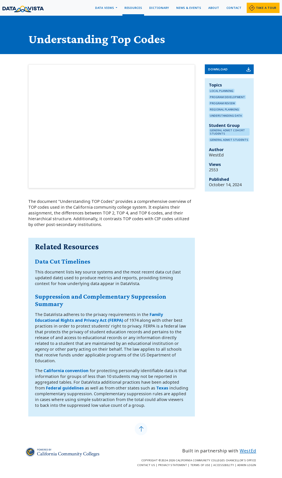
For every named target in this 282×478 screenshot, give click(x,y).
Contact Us (146, 465)
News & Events (188, 8)
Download (218, 69)
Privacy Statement (172, 465)
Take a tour (266, 8)
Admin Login (246, 465)
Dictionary (159, 8)
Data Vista (23, 9)
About (213, 8)
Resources (133, 8)
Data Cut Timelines (62, 261)
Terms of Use (200, 465)
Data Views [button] (105, 8)
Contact (234, 8)
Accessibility (223, 465)
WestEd (248, 450)
